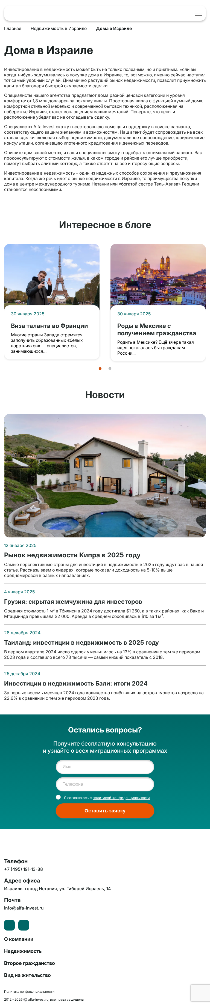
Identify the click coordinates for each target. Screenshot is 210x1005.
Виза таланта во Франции (49, 325)
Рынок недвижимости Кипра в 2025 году (72, 555)
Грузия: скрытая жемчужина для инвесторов (73, 601)
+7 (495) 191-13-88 (188, 13)
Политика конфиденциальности (29, 991)
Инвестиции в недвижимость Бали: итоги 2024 (76, 683)
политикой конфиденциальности (121, 798)
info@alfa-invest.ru (23, 908)
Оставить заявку (105, 810)
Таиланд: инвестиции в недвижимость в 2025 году (81, 642)
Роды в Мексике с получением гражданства (156, 329)
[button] (100, 368)
